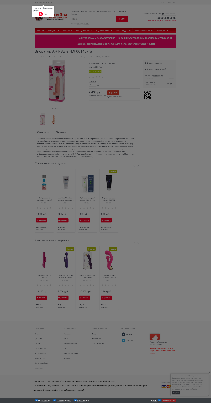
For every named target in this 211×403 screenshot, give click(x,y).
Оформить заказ (169, 400)
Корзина (154, 400)
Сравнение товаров (64, 400)
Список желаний (83, 400)
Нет (45, 14)
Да (41, 14)
